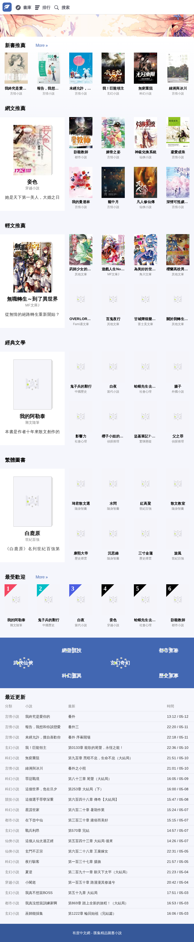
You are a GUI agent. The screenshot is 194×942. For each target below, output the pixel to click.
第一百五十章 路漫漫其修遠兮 (91, 882)
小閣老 (30, 882)
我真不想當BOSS (39, 893)
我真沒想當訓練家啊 (41, 903)
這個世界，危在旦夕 (41, 789)
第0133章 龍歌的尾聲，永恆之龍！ (95, 748)
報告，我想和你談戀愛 (43, 727)
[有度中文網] (7, 7)
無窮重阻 (32, 758)
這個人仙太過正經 (39, 841)
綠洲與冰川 (34, 768)
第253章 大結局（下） (86, 789)
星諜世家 (32, 810)
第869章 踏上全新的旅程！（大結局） (98, 903)
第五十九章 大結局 (83, 893)
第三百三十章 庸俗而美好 (88, 820)
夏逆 (28, 872)
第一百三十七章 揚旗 (84, 862)
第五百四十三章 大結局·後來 (90, 841)
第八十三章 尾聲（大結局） (90, 779)
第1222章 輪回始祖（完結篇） (92, 913)
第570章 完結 (78, 830)
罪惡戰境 (32, 779)
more (40, 45)
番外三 (73, 727)
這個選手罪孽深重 (39, 799)
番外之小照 (77, 768)
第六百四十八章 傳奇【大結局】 (93, 799)
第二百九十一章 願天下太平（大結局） (98, 872)
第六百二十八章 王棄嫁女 (88, 851)
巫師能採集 (34, 913)
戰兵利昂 (32, 830)
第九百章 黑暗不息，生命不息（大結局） (100, 758)
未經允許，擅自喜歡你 (43, 737)
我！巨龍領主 (35, 748)
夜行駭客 (32, 862)
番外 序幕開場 (79, 737)
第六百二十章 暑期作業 (86, 810)
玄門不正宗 (34, 851)
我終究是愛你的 (37, 716)
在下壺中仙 (34, 820)
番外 (71, 716)
